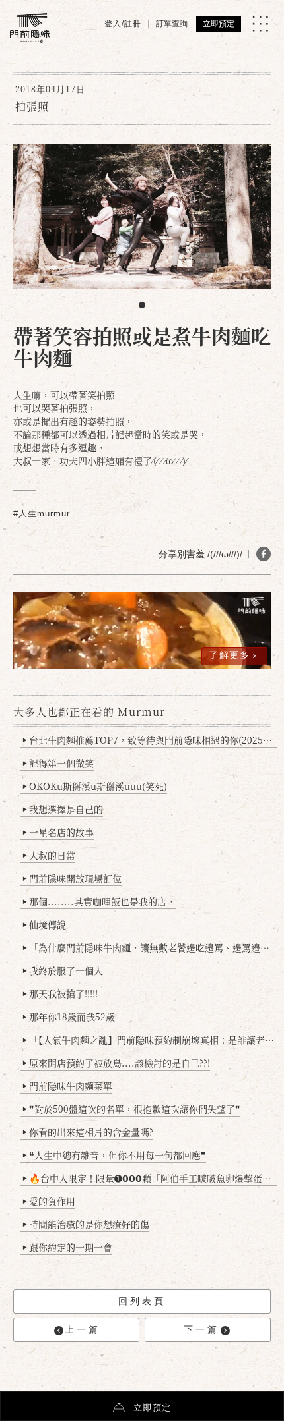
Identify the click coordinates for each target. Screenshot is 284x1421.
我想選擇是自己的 (62, 809)
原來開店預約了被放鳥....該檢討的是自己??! (116, 1062)
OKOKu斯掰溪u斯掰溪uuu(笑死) (94, 786)
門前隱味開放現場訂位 (72, 878)
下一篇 (201, 1329)
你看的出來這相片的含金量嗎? (87, 1131)
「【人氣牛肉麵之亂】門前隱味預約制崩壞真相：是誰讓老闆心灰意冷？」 (149, 1039)
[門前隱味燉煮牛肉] (30, 28)
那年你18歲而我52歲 (68, 1016)
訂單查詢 (172, 23)
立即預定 (218, 23)
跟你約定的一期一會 (67, 1247)
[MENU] (260, 23)
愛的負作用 (48, 1201)
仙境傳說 (44, 924)
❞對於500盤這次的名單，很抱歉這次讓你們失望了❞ (131, 1108)
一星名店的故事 (58, 832)
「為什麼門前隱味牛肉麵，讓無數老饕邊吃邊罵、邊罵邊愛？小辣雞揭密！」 (149, 947)
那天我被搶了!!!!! (60, 993)
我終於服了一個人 (62, 970)
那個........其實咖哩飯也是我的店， (99, 901)
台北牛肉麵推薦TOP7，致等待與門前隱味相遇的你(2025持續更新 (149, 739)
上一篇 (82, 1329)
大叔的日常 (48, 855)
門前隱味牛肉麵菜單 (67, 1085)
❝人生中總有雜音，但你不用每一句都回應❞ (114, 1154)
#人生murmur (41, 513)
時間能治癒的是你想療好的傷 (85, 1224)
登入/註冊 (122, 23)
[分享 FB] (263, 554)
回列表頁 (142, 1301)
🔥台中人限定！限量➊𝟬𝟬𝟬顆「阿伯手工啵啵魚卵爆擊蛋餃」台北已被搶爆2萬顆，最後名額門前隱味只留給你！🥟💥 (149, 1177)
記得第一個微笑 (58, 762)
